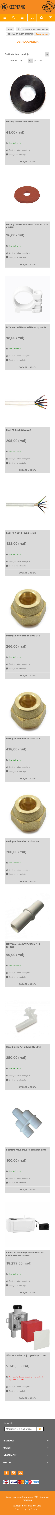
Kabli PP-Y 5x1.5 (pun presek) (21, 532)
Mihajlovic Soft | (34, 1505)
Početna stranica (18, 29)
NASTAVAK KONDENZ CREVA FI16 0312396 (23, 945)
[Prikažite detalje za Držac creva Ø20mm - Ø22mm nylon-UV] (27, 299)
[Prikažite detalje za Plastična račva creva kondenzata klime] (27, 1122)
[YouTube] (20, 1473)
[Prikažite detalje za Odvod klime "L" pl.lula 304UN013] (27, 1019)
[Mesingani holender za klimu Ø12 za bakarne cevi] (27, 710)
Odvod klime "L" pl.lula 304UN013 (23, 1046)
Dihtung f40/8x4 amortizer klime (22, 121)
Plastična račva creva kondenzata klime (26, 1149)
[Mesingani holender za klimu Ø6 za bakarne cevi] (27, 813)
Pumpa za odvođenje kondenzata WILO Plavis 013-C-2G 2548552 (26, 1254)
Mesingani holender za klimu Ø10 (23, 635)
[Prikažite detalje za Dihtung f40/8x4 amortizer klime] (27, 93)
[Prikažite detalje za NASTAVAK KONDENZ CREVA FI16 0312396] (27, 916)
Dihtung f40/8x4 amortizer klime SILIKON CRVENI (27, 226)
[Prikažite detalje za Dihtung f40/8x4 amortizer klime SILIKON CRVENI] (27, 196)
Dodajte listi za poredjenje (19, 150)
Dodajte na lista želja (17, 154)
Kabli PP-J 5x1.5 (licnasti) (18, 430)
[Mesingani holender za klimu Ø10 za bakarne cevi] (27, 608)
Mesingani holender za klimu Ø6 (22, 841)
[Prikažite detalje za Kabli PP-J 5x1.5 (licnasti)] (27, 402)
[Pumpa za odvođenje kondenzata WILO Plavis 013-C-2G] (27, 1224)
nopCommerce (34, 1509)
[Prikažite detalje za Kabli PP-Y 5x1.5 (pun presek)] (27, 505)
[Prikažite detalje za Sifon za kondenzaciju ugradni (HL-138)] (27, 1327)
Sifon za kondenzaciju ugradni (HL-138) (26, 1355)
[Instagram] (13, 1473)
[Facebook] (6, 1473)
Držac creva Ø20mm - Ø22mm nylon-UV (26, 327)
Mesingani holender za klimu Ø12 (23, 738)
